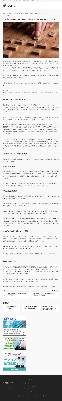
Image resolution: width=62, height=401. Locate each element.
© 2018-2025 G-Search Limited (31, 398)
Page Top (31, 379)
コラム (7, 15)
